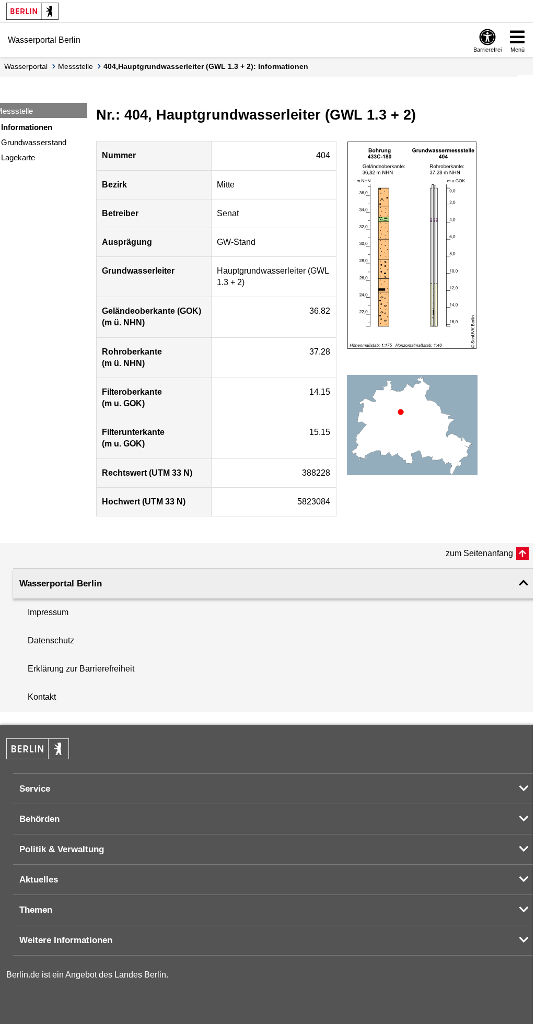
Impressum (48, 612)
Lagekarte (18, 157)
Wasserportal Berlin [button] (60, 583)
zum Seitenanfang (479, 553)
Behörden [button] (39, 819)
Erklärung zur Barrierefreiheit (81, 668)
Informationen (26, 127)
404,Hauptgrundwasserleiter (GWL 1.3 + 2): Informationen (205, 66)
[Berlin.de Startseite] (32, 11)
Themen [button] (35, 910)
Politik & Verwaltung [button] (61, 849)
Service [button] (34, 789)
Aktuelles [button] (38, 880)
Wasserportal (26, 66)
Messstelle (75, 66)
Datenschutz (51, 640)
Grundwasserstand (33, 142)
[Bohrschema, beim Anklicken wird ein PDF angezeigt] (412, 245)
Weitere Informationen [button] (65, 940)
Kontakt (42, 696)
